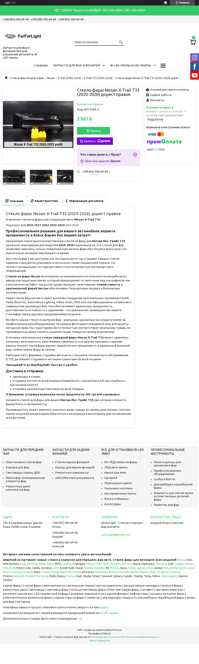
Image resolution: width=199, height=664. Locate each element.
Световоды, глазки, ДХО (23, 472)
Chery (90, 563)
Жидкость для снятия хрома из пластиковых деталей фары (173, 496)
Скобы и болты (164, 479)
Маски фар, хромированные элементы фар (25, 479)
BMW (42, 563)
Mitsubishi (131, 572)
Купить (96, 131)
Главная (40, 65)
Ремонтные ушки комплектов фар (18, 488)
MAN (55, 572)
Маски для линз (115, 472)
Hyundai (99, 567)
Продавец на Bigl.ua (99, 633)
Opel (152, 572)
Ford (12, 567)
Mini (120, 572)
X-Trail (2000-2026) (69, 78)
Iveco (131, 567)
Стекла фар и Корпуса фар (27, 78)
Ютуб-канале (109, 613)
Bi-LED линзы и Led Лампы (130, 65)
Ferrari (189, 563)
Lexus (26, 572)
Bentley (32, 563)
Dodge (179, 563)
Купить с (90, 141)
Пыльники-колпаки (118, 488)
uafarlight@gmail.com (116, 534)
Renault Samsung (36, 576)
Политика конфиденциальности (141, 637)
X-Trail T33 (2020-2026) (98, 78)
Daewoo (161, 563)
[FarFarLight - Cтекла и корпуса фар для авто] (22, 33)
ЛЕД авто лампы (116, 467)
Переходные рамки (118, 483)
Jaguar (140, 567)
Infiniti (114, 567)
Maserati (65, 572)
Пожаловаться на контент (106, 637)
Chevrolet (101, 563)
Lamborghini (178, 567)
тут (80, 618)
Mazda (76, 572)
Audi (23, 563)
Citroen (127, 563)
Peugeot (162, 572)
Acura (181, 559)
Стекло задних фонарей (72, 462)
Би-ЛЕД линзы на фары (120, 462)
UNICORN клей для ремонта (74, 477)
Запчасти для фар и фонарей (76, 65)
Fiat (5, 567)
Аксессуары (112, 504)
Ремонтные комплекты (72, 472)
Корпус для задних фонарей (74, 467)
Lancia (16, 572)
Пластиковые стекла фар (23, 462)
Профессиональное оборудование (167, 472)
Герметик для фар (166, 504)
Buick (50, 563)
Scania (70, 576)
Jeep (149, 567)
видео (103, 607)
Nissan (51, 78)
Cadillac (67, 563)
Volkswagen (169, 576)
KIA (166, 567)
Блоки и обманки (116, 498)
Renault (19, 576)
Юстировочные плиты (120, 493)
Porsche (174, 572)
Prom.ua (117, 630)
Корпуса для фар (17, 467)
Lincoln (46, 572)
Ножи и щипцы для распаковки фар (167, 463)
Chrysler (115, 563)
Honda (88, 567)
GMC (56, 567)
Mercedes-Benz (105, 572)
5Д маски (110, 477)
